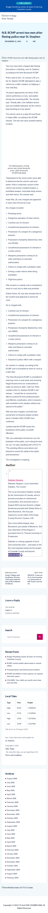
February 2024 (12, 878)
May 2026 (10, 790)
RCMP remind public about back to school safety (24, 664)
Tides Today (9, 749)
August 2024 (12, 874)
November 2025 (13, 814)
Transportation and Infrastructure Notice (23, 670)
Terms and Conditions (13, 755)
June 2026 (11, 786)
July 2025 (10, 830)
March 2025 (11, 846)
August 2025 (12, 826)
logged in (8, 610)
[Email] (21, 554)
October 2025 (12, 818)
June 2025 (11, 834)
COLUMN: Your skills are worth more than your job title (24, 681)
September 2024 (13, 870)
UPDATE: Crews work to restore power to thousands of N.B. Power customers (35, 579)
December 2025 (13, 810)
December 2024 (13, 858)
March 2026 (11, 798)
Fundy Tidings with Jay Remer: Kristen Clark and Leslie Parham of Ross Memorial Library (13, 579)
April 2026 (11, 794)
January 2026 (12, 806)
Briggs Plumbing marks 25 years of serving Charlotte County (24, 8)
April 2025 (11, 842)
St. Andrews (9, 741)
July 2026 (10, 783)
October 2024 (12, 866)
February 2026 (12, 802)
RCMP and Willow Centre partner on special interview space (25, 675)
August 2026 (12, 779)
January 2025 (12, 854)
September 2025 (13, 822)
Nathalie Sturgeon (15, 480)
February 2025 (12, 850)
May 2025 (10, 838)
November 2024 (13, 862)
